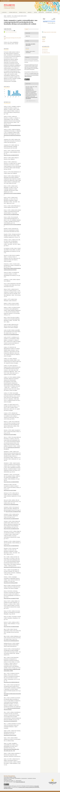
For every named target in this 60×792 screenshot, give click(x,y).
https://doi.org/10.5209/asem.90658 (11, 582)
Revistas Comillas (6, 0)
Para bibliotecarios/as (46, 52)
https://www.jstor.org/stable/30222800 (11, 214)
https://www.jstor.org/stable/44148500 (11, 626)
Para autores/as (45, 51)
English (43, 39)
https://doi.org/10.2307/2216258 (10, 735)
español (43, 41)
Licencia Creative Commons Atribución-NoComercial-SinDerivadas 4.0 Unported (31, 75)
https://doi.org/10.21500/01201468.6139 (11, 682)
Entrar (51, 0)
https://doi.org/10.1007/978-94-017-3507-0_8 (12, 567)
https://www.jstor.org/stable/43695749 (11, 155)
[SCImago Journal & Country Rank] (49, 32)
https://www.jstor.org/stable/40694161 (11, 545)
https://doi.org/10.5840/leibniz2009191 (11, 334)
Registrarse (55, 0)
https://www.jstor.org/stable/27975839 (11, 598)
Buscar (55, 12)
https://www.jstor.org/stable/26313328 (11, 528)
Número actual (22, 12)
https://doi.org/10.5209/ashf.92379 (10, 721)
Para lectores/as (45, 49)
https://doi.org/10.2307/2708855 (10, 434)
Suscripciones (49, 12)
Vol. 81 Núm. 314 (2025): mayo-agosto (19, 15)
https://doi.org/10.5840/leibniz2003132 (11, 640)
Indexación (41, 12)
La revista (4, 12)
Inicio (5, 15)
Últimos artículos (13, 12)
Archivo (30, 12)
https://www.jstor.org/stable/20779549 (13, 511)
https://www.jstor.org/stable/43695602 (11, 481)
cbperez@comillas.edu (20, 781)
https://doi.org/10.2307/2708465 (10, 490)
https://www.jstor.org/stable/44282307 (11, 518)
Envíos (35, 12)
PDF (27, 29)
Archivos (9, 15)
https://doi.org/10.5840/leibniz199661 (11, 504)
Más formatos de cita (31, 100)
